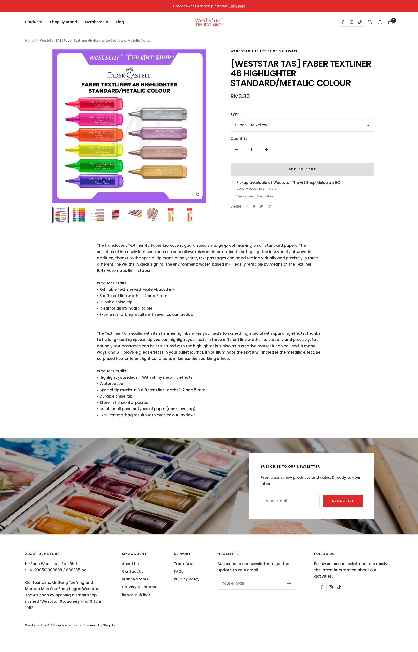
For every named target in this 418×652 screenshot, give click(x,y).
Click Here (237, 6)
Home (30, 40)
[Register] (289, 583)
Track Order (185, 563)
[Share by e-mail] (269, 206)
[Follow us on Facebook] (343, 22)
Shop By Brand (63, 21)
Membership (96, 21)
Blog (120, 21)
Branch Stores (135, 579)
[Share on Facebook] (247, 206)
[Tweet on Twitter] (261, 206)
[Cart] (390, 22)
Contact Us (132, 571)
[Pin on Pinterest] (254, 206)
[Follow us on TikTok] (360, 22)
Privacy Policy (187, 579)
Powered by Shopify (99, 625)
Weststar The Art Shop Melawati (264, 51)
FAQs (178, 571)
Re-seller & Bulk (136, 594)
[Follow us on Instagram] (351, 22)
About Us (130, 563)
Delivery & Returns (139, 586)
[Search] (370, 22)
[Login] (380, 22)
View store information (254, 196)
